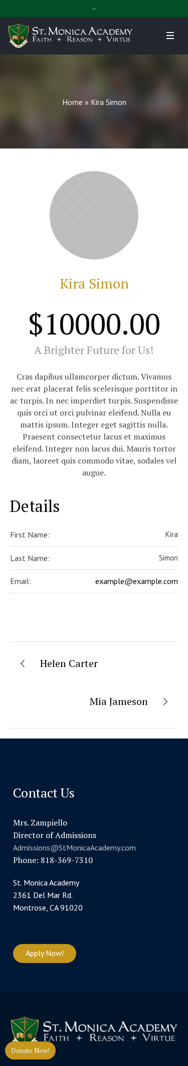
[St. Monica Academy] (70, 35)
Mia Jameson (119, 701)
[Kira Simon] (94, 215)
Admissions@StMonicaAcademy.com (74, 847)
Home (72, 102)
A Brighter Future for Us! (94, 349)
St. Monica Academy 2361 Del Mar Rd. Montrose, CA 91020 (48, 895)
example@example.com (136, 581)
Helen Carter (69, 663)
